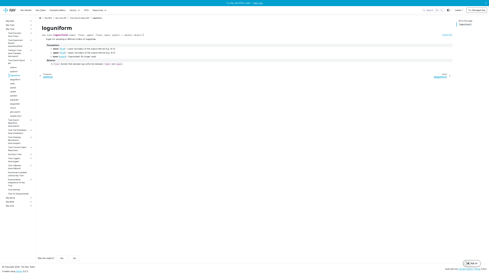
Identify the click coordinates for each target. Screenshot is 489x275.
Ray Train (10, 25)
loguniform (15, 75)
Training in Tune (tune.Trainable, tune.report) (15, 53)
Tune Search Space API (16, 61)
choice (13, 108)
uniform (13, 67)
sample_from (15, 116)
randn (12, 83)
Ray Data (10, 21)
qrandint (13, 96)
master (458, 10)
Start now (258, 3)
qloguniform (15, 79)
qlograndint (15, 104)
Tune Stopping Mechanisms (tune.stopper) (14, 140)
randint (13, 92)
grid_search (15, 112)
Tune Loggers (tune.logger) (14, 159)
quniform (14, 71)
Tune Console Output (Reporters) (17, 148)
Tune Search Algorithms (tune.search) (13, 123)
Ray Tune (10, 29)
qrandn (13, 88)
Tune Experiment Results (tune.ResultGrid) (15, 43)
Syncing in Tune (15, 154)
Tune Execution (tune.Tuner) (14, 34)
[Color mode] (449, 10)
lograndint (14, 100)
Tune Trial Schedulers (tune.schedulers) (17, 131)
